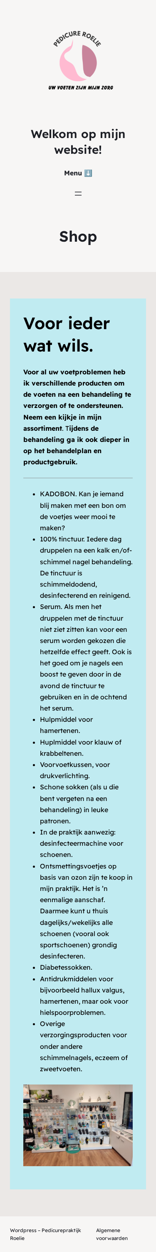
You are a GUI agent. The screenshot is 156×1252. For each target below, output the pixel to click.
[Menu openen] (78, 194)
